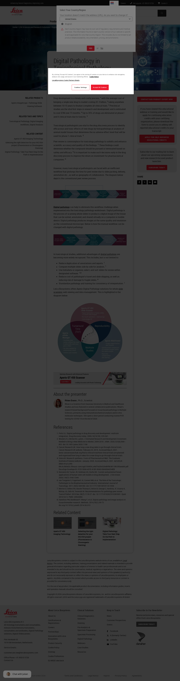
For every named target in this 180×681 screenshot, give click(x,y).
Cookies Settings (80, 87)
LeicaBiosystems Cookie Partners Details (65, 80)
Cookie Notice (94, 77)
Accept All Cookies (100, 87)
